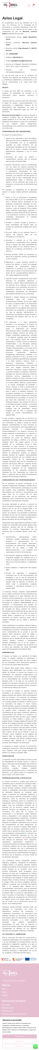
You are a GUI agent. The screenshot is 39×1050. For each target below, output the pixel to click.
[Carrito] (33, 5)
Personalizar (19, 1041)
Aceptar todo (19, 1036)
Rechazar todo (19, 1046)
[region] (19, 1033)
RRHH (26, 840)
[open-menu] (29, 6)
